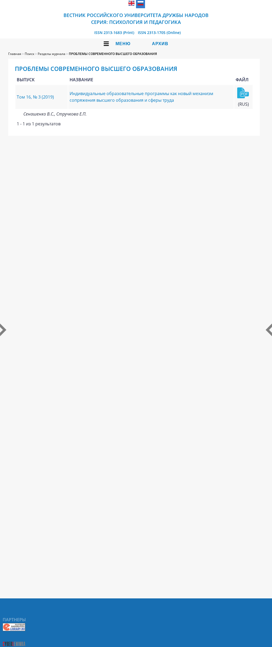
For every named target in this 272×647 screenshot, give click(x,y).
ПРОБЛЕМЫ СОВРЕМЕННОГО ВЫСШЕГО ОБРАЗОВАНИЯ (113, 54)
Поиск (29, 54)
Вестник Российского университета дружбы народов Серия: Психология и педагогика (136, 18)
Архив (160, 43)
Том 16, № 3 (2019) (35, 97)
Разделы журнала (51, 54)
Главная (14, 54)
